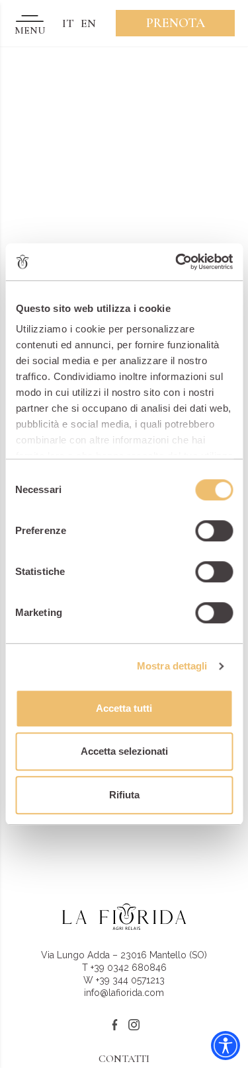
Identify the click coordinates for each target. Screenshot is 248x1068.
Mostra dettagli (172, 665)
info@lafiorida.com (124, 992)
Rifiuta (124, 794)
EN (88, 23)
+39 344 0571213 (130, 980)
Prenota (175, 23)
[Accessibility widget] (225, 1045)
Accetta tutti (124, 708)
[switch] (214, 530)
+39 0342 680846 (129, 967)
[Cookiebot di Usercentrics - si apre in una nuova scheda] (176, 261)
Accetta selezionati (124, 751)
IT (68, 23)
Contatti (124, 1058)
